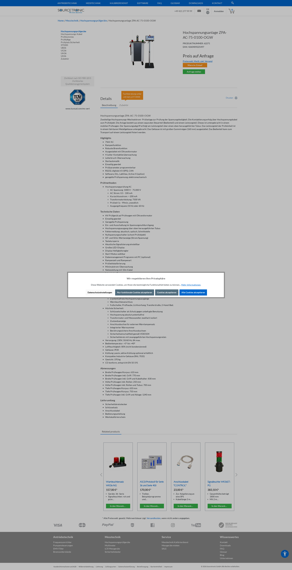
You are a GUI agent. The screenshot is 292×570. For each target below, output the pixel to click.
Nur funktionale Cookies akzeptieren (134, 292)
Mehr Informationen (191, 284)
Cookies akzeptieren (166, 292)
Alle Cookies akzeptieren (193, 292)
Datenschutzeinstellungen (100, 292)
